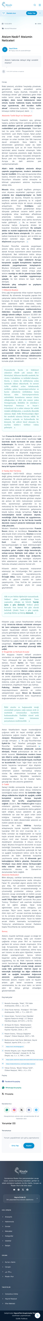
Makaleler (8, 1231)
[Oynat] (4, 49)
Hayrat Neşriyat (11, 1299)
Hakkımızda (9, 1222)
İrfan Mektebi (10, 1303)
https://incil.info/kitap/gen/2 (15, 1046)
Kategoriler (9, 1236)
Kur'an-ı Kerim (10, 1262)
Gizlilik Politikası (21, 1319)
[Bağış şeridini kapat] (40, 13)
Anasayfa (8, 1217)
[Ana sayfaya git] (7, 5)
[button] (34, 5)
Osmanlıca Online (11, 1294)
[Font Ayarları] (37, 1315)
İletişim (7, 1245)
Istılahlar (8, 1241)
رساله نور (8, 1272)
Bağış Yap (31, 13)
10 (39, 746)
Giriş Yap (15, 1146)
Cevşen (8, 1267)
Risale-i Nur (9, 1276)
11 (39, 831)
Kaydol (29, 1146)
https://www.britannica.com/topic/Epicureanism (20, 1064)
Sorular (7, 1226)
